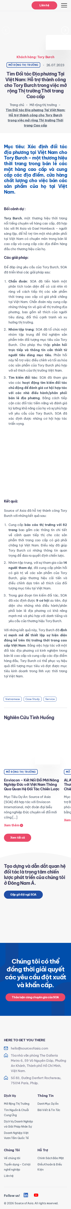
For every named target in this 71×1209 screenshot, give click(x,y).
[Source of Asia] (13, 5)
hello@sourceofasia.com (29, 1048)
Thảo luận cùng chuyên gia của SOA (35, 997)
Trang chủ (17, 105)
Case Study (32, 699)
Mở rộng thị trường (43, 105)
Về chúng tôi (12, 1158)
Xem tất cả (17, 837)
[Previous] (6, 30)
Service (50, 699)
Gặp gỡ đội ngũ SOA (23, 894)
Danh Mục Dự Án (48, 1104)
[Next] (65, 30)
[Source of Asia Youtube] (36, 1195)
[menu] (64, 5)
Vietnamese (12, 699)
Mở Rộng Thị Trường (16, 1104)
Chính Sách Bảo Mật (50, 1158)
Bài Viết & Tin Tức (48, 1110)
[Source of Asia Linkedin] (26, 1195)
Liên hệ (44, 5)
